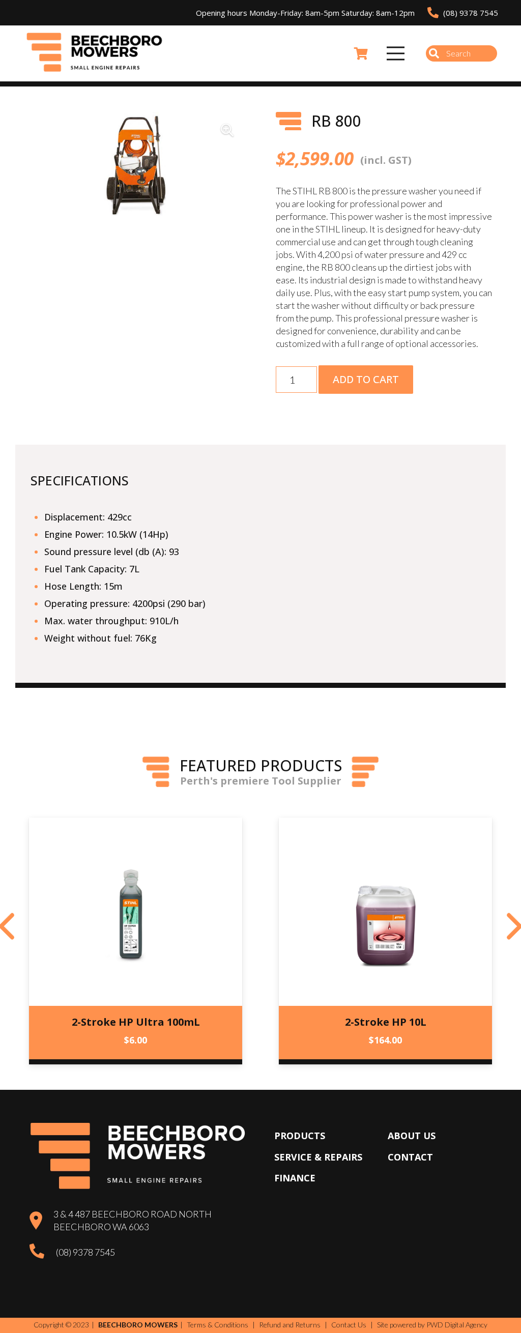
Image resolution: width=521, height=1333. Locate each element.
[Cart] (361, 53)
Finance (294, 1178)
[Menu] (396, 53)
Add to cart (366, 379)
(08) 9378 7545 (85, 1252)
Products (299, 1135)
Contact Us (348, 1324)
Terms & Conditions (217, 1324)
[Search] (434, 53)
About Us (412, 1135)
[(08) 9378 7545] (42, 1252)
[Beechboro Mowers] (94, 53)
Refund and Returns (290, 1324)
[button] (227, 130)
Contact (410, 1157)
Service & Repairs (318, 1157)
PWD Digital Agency (456, 1325)
